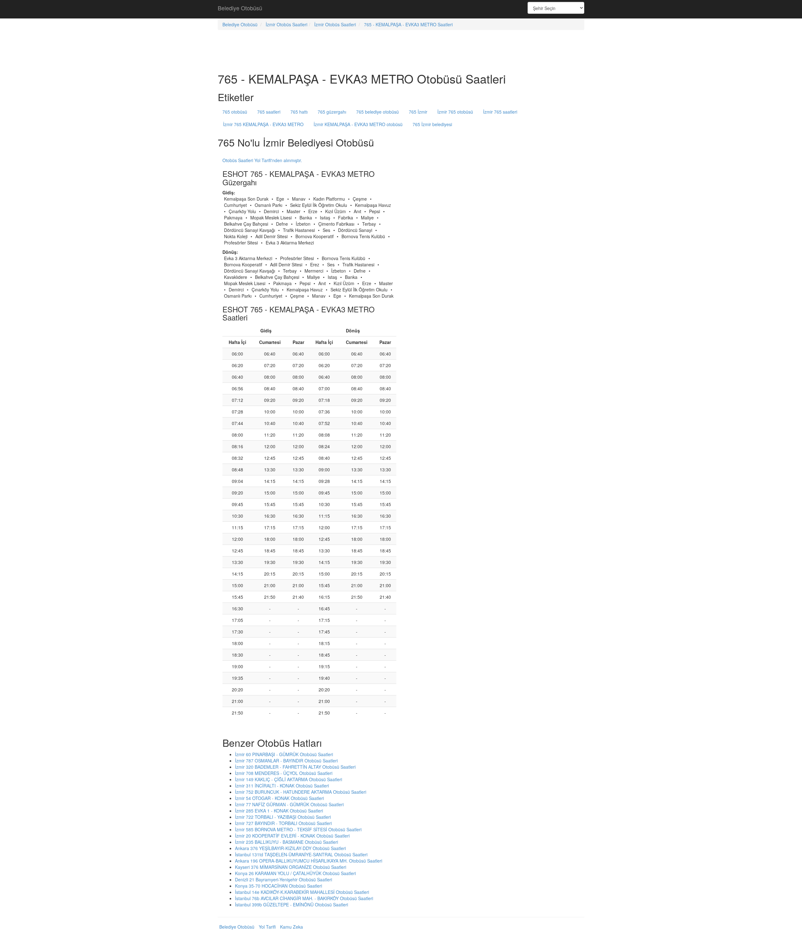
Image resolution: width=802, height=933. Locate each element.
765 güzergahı (332, 112)
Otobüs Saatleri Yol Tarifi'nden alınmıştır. (262, 160)
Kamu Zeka (291, 927)
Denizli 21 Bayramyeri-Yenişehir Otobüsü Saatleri (283, 879)
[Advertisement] (401, 9)
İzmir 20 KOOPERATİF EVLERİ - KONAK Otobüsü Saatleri (292, 836)
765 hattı (299, 112)
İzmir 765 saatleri (500, 112)
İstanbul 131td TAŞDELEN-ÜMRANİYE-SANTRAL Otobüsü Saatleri (301, 854)
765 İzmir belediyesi (432, 124)
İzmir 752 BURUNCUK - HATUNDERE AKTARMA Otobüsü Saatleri (300, 792)
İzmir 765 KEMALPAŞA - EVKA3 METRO (263, 124)
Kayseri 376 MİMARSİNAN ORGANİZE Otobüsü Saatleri (290, 867)
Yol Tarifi (267, 927)
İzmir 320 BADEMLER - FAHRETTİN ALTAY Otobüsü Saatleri (295, 767)
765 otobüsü (234, 112)
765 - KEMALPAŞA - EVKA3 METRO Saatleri (408, 24)
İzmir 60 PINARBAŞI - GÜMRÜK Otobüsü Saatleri (284, 754)
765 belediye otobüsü (377, 112)
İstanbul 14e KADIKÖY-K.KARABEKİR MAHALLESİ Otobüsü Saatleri (302, 892)
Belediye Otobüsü (240, 8)
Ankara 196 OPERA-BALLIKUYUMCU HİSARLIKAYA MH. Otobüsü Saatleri (308, 861)
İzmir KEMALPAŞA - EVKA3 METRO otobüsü (358, 124)
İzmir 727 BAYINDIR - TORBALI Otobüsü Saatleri (283, 823)
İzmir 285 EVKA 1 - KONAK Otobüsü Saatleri (279, 810)
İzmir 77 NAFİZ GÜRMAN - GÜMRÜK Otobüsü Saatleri (289, 804)
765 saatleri (268, 112)
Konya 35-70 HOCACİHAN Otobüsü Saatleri (278, 886)
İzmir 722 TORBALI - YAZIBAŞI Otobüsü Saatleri (283, 817)
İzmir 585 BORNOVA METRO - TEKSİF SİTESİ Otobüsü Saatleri (298, 829)
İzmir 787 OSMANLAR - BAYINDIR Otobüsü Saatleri (286, 760)
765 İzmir (418, 112)
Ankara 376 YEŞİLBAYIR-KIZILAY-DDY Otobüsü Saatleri (290, 848)
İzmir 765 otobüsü (455, 112)
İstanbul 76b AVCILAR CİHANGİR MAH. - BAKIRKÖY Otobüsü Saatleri (304, 898)
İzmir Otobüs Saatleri (286, 24)
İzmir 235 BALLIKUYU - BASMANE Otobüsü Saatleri (286, 842)
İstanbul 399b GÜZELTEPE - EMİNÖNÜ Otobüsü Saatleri (291, 904)
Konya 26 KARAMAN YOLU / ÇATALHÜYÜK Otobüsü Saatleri (295, 873)
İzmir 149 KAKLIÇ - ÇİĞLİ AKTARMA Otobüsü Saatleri (288, 779)
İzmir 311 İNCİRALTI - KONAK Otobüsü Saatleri (282, 785)
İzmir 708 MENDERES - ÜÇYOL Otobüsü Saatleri (283, 773)
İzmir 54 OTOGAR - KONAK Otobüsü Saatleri (279, 798)
